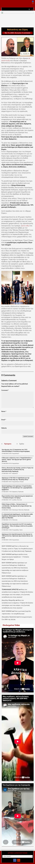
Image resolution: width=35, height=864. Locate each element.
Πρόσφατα (7, 444)
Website (4, 428)
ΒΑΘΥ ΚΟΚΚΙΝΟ (7, 546)
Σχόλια (21, 444)
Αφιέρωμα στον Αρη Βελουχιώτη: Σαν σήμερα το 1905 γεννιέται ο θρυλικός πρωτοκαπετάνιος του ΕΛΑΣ (17, 536)
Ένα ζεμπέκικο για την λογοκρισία (16, 785)
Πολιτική (19, 500)
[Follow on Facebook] (33, 1)
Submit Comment (28, 436)
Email (3, 420)
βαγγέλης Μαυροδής (8, 600)
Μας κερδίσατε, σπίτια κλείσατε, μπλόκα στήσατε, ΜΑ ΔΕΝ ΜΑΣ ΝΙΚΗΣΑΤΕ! (16, 699)
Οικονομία (15, 510)
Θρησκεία (15, 473)
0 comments (26, 33)
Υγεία (20, 530)
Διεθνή (14, 500)
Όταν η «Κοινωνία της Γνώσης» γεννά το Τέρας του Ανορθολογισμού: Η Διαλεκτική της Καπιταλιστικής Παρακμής (17, 469)
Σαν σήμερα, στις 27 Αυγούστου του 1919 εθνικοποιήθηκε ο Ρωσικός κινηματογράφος (16, 450)
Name (3, 411)
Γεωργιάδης (15, 530)
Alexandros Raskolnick (9, 617)
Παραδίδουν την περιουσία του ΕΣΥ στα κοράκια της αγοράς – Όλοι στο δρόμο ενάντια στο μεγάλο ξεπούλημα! (17, 526)
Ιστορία (22, 481)
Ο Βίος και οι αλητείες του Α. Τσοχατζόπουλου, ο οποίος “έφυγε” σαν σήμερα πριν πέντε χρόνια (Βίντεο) (17, 459)
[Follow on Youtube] (33, 3)
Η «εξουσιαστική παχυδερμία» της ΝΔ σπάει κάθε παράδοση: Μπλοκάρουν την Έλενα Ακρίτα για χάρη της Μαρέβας (17, 516)
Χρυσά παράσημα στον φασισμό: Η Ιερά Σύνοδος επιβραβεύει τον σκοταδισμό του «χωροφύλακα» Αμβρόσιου (17, 487)
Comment (5, 390)
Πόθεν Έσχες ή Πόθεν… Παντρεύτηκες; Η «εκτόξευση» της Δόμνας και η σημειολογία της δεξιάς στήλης (17, 506)
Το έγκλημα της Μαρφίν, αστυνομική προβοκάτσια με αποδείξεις (17, 631)
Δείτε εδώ (25, 226)
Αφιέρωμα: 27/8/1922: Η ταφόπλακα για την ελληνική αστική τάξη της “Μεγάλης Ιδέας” (15, 478)
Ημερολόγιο (15, 453)
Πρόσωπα (20, 491)
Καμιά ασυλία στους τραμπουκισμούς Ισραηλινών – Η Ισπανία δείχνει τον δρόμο (17, 497)
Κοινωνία (18, 33)
